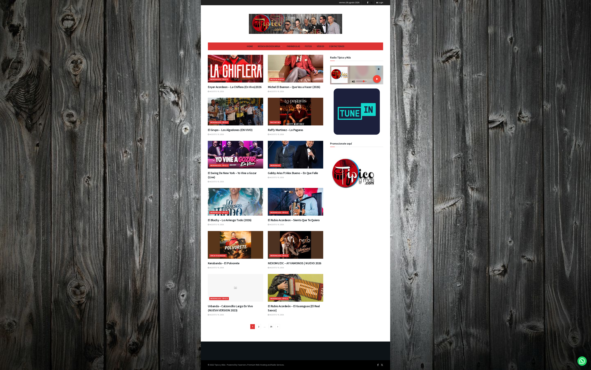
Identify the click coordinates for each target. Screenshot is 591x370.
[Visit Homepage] (295, 24)
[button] (582, 361)
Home (250, 46)
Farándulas (293, 46)
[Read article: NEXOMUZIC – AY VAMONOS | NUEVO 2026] (295, 245)
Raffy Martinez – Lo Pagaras (285, 130)
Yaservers (242, 365)
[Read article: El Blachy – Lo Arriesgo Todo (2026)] (235, 202)
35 (271, 326)
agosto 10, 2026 (216, 91)
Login (380, 2)
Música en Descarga (269, 46)
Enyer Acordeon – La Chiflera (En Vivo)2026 (234, 87)
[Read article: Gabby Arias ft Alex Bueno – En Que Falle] (295, 155)
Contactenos (336, 46)
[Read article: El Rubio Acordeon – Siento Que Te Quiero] (295, 202)
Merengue (275, 165)
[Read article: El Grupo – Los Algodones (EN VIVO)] (235, 111)
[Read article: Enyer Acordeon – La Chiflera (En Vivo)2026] (235, 68)
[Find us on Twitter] (371, 2)
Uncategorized (218, 255)
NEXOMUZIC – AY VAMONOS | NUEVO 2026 (294, 263)
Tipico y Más (220, 365)
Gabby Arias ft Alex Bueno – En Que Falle (293, 173)
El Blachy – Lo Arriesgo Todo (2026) (229, 220)
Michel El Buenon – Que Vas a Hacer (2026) (294, 87)
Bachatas (275, 122)
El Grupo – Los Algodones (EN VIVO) (230, 130)
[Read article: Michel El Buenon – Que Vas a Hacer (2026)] (295, 68)
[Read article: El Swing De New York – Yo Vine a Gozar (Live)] (235, 155)
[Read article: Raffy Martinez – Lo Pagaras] (295, 111)
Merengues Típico (219, 79)
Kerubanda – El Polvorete (223, 263)
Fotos (308, 46)
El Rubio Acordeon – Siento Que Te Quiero (294, 220)
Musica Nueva (277, 79)
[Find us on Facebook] (367, 2)
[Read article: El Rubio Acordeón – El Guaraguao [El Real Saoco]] (295, 288)
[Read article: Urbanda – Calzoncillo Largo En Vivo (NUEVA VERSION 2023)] (235, 288)
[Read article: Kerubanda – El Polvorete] (235, 245)
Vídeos (320, 46)
